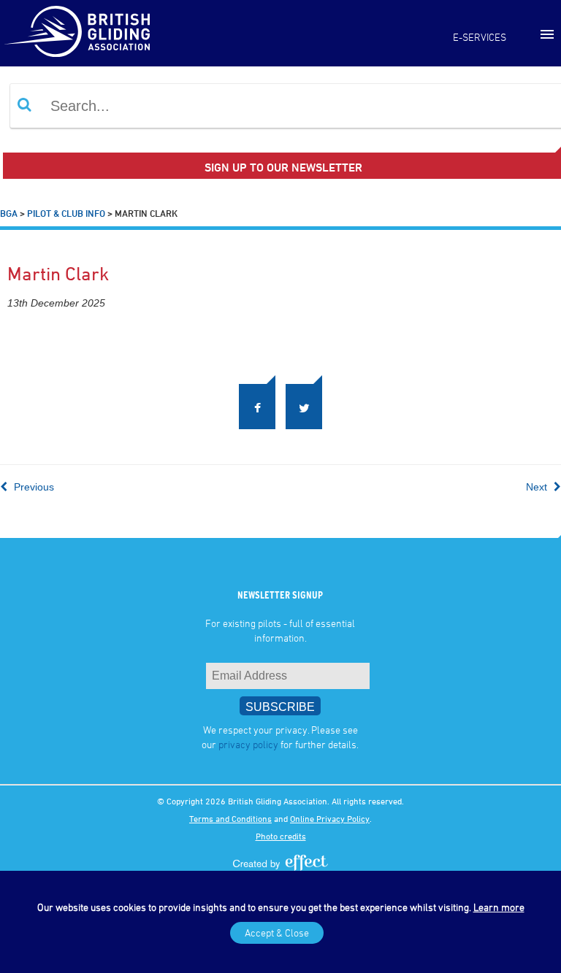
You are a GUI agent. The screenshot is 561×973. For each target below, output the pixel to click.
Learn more (498, 907)
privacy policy (248, 744)
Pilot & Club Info (66, 213)
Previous (32, 487)
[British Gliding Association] (77, 31)
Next (538, 487)
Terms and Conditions (230, 818)
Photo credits (281, 836)
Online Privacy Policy (330, 818)
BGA (9, 213)
